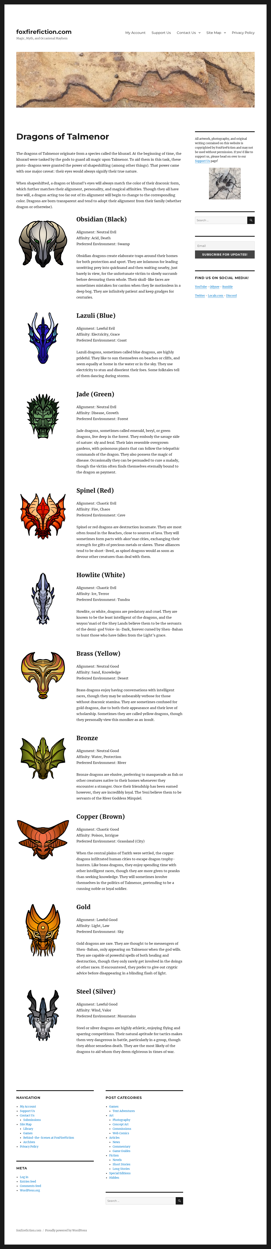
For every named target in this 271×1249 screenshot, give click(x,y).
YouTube (201, 287)
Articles (114, 1138)
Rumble (227, 287)
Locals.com (216, 295)
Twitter (200, 295)
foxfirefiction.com (44, 31)
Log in (24, 1177)
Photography (121, 1120)
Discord (231, 295)
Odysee (214, 287)
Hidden (114, 1178)
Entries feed (28, 1181)
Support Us (161, 33)
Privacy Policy (243, 33)
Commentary (121, 1146)
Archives (29, 1142)
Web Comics (121, 1133)
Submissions (32, 1120)
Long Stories (121, 1169)
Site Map (213, 33)
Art (111, 1115)
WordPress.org (30, 1190)
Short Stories (121, 1164)
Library (28, 1129)
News (116, 1142)
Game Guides (121, 1151)
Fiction (114, 1155)
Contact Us (186, 33)
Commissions (122, 1129)
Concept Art (121, 1124)
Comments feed (30, 1186)
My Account (135, 33)
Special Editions (120, 1173)
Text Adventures (124, 1111)
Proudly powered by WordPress (66, 1230)
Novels (117, 1160)
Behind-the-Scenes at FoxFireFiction (48, 1138)
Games (28, 1133)
